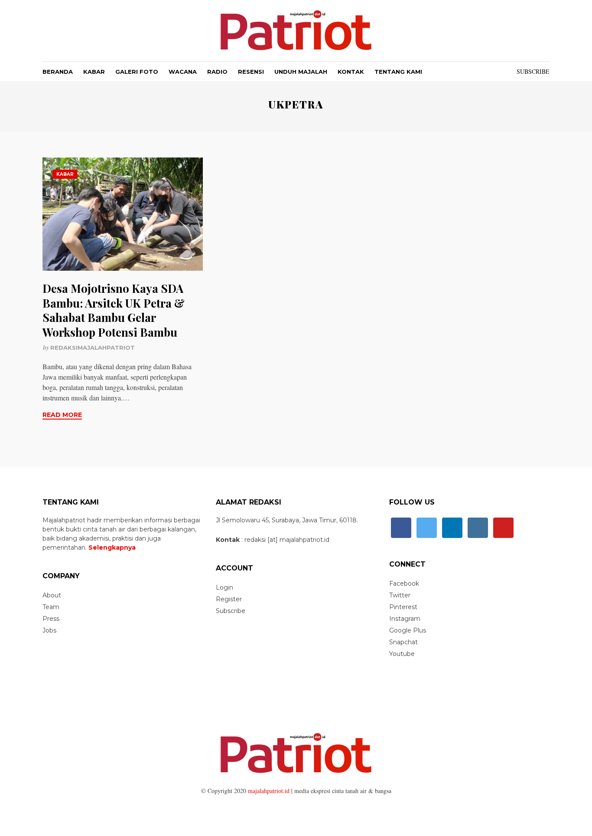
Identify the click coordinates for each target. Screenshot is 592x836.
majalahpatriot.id (268, 791)
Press (50, 619)
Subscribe (533, 71)
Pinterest (403, 607)
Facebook (404, 583)
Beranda (57, 71)
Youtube (402, 654)
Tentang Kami (398, 71)
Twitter (399, 595)
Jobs (49, 630)
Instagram (404, 619)
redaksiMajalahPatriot (92, 347)
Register (229, 599)
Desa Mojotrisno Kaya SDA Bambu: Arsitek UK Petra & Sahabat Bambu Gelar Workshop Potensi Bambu (113, 310)
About (51, 595)
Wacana (183, 71)
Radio (217, 71)
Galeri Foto (136, 71)
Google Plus (407, 630)
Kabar (94, 71)
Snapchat (403, 642)
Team (50, 607)
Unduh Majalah (300, 71)
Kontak (351, 71)
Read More (62, 415)
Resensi (251, 71)
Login (224, 587)
